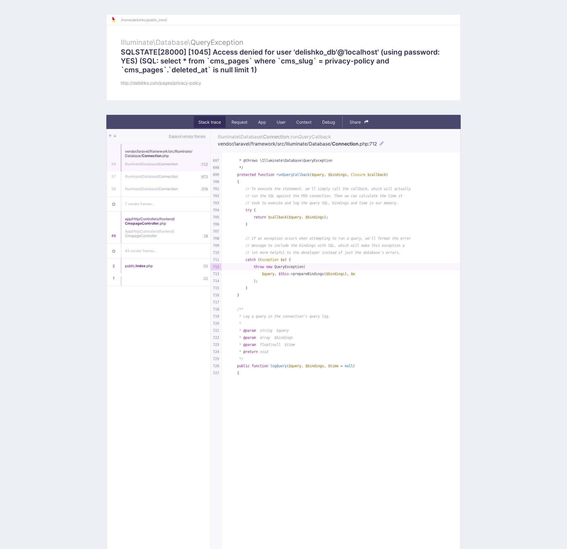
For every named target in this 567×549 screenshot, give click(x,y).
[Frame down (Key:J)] (115, 136)
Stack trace (209, 122)
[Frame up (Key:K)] (110, 136)
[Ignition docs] (116, 20)
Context (304, 122)
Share (356, 122)
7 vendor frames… (139, 204)
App (262, 122)
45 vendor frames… (141, 251)
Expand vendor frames (187, 136)
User (281, 122)
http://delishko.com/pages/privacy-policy (161, 82)
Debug (328, 122)
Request (239, 122)
